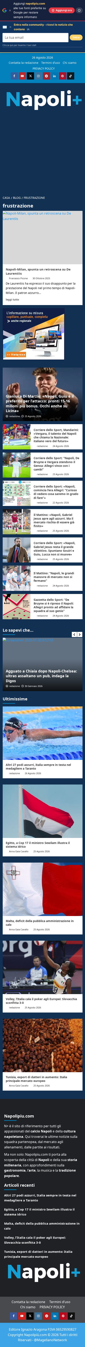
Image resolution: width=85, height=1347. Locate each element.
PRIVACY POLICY (44, 68)
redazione (14, 416)
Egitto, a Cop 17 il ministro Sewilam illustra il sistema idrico (38, 845)
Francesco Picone (18, 278)
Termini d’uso (50, 63)
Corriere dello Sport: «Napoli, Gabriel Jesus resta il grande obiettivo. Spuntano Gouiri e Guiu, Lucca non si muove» (54, 548)
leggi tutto (12, 299)
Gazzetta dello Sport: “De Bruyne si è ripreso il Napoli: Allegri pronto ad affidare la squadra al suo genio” (54, 605)
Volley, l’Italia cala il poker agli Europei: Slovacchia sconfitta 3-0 (41, 1001)
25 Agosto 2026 (33, 416)
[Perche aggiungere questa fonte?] (79, 10)
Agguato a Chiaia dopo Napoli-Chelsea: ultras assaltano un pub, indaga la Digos (41, 676)
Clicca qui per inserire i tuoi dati (19, 45)
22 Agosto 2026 (61, 502)
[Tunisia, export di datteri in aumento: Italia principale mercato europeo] (43, 1045)
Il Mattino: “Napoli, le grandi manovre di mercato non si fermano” (54, 577)
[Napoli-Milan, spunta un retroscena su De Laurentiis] (43, 237)
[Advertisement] (42, 151)
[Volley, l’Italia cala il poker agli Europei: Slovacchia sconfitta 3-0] (43, 967)
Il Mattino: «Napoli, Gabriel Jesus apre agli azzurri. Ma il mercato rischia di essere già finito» (54, 520)
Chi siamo (69, 63)
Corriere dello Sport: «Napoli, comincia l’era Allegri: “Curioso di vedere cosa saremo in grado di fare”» (56, 492)
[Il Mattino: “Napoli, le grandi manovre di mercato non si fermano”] (17, 578)
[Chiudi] (10, 10)
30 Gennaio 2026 (33, 686)
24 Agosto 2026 (61, 446)
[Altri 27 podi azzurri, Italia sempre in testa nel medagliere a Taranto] (43, 733)
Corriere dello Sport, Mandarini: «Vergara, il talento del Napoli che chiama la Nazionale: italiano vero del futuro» (56, 435)
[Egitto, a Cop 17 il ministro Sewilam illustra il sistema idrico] (43, 811)
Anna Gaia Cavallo (18, 851)
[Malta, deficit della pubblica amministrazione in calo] (43, 889)
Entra (76, 37)
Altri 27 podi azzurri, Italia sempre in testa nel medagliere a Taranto (38, 766)
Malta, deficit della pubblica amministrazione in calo (40, 923)
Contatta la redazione (23, 63)
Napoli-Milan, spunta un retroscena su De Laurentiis (38, 271)
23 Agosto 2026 (61, 474)
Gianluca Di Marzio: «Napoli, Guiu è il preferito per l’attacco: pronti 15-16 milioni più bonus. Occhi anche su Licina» (40, 403)
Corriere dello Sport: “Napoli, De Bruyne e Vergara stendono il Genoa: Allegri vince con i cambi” (56, 463)
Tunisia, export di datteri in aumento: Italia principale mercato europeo (36, 1079)
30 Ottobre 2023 (41, 278)
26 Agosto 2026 (33, 773)
